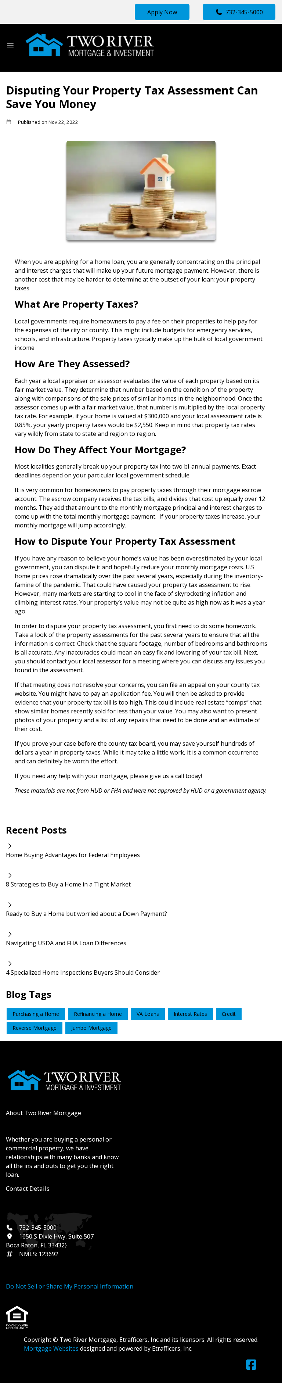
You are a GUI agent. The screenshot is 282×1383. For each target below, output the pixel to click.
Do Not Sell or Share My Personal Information (69, 1286)
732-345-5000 (244, 12)
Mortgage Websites (52, 1348)
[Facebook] (251, 1365)
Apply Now (162, 12)
